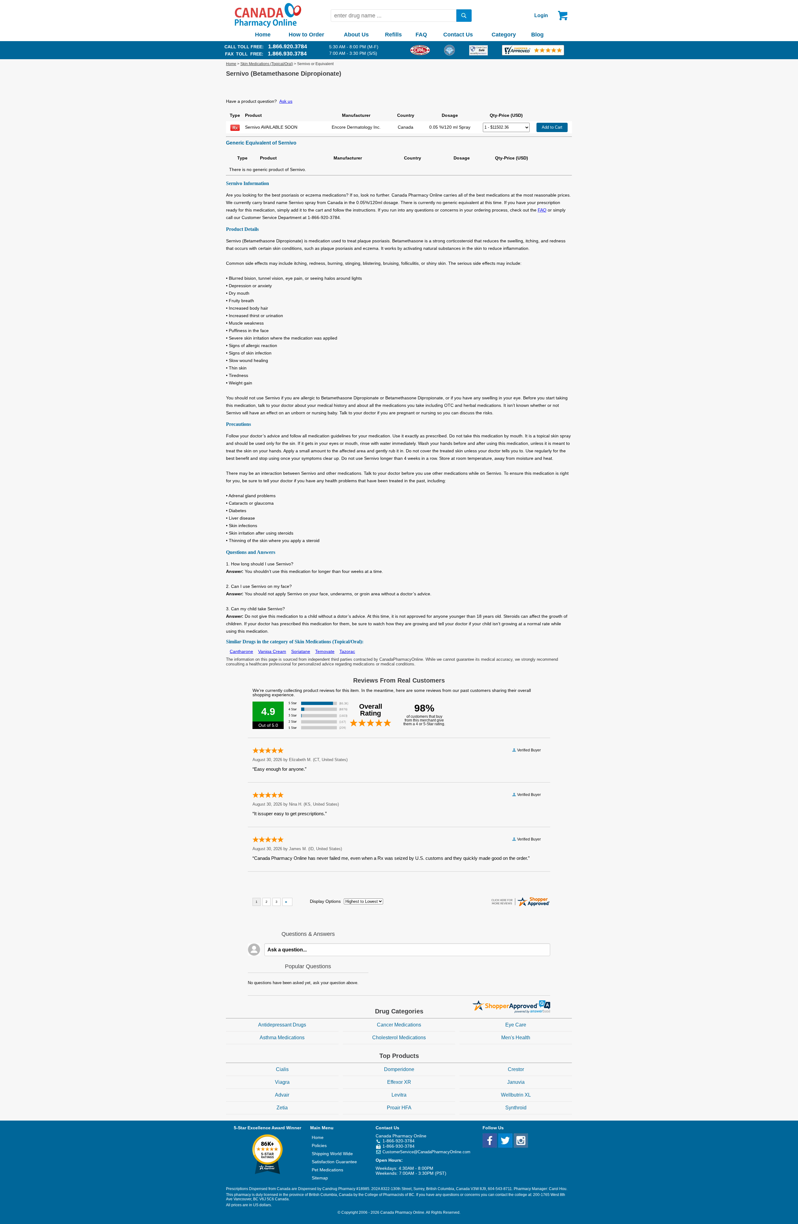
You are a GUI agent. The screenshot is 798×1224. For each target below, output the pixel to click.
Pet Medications (327, 1169)
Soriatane (300, 651)
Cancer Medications (399, 1024)
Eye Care (515, 1024)
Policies (319, 1145)
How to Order (306, 34)
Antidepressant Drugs (282, 1024)
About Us (356, 34)
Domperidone (399, 1069)
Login (541, 15)
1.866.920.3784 (287, 46)
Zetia (282, 1107)
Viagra (282, 1082)
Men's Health (515, 1037)
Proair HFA (399, 1107)
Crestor (516, 1069)
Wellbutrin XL (516, 1095)
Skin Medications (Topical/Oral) (266, 64)
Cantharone (241, 651)
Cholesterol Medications (399, 1037)
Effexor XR (399, 1082)
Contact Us (458, 34)
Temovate (324, 651)
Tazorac (347, 651)
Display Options (325, 901)
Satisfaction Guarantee (334, 1161)
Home (263, 34)
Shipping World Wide (332, 1153)
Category (504, 34)
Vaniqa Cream (272, 651)
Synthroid (515, 1107)
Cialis (282, 1069)
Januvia (516, 1082)
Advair (282, 1095)
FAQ (421, 34)
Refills (393, 34)
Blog (537, 34)
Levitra (399, 1095)
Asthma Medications (282, 1037)
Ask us (285, 101)
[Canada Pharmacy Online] (268, 26)
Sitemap (320, 1177)
